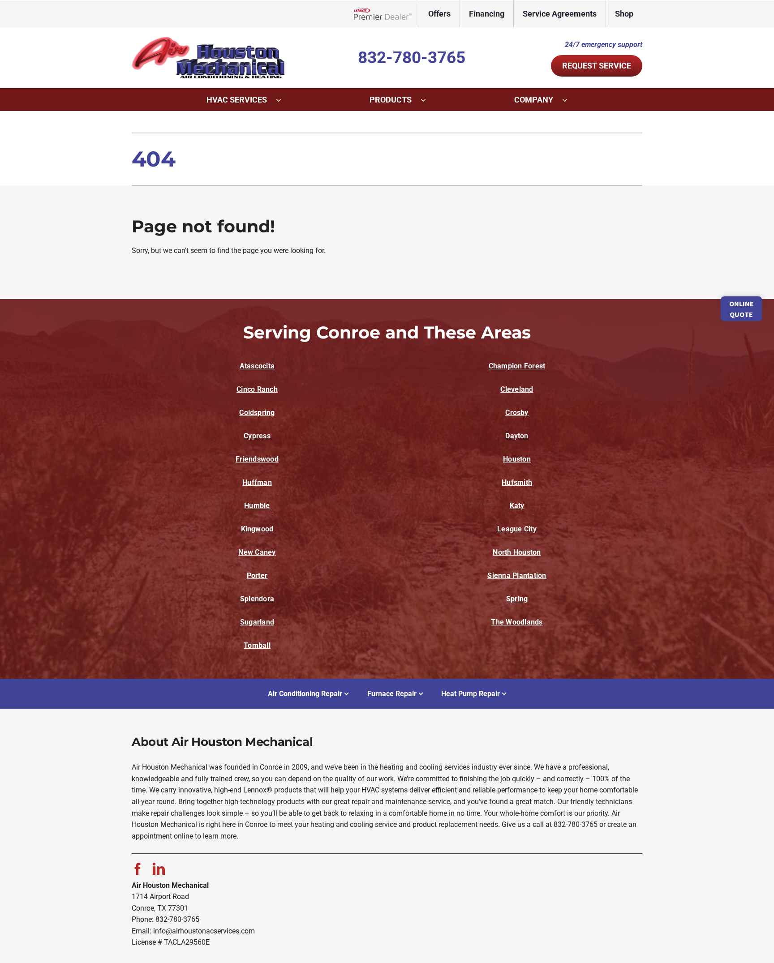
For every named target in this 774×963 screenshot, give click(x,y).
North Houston (517, 552)
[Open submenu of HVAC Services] (283, 100)
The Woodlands (516, 622)
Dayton (516, 436)
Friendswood (257, 459)
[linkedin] (159, 869)
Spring (517, 599)
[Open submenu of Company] (569, 100)
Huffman (257, 482)
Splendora (257, 599)
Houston (517, 459)
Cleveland (516, 389)
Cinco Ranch (257, 389)
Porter (257, 575)
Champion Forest (517, 366)
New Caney (256, 552)
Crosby (516, 412)
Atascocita (257, 366)
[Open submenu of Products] (428, 100)
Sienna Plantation (516, 575)
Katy (517, 505)
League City (517, 529)
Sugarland (257, 622)
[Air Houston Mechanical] (210, 39)
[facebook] (138, 869)
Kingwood (257, 529)
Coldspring (257, 412)
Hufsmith (517, 482)
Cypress (257, 436)
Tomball (257, 645)
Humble (257, 505)
